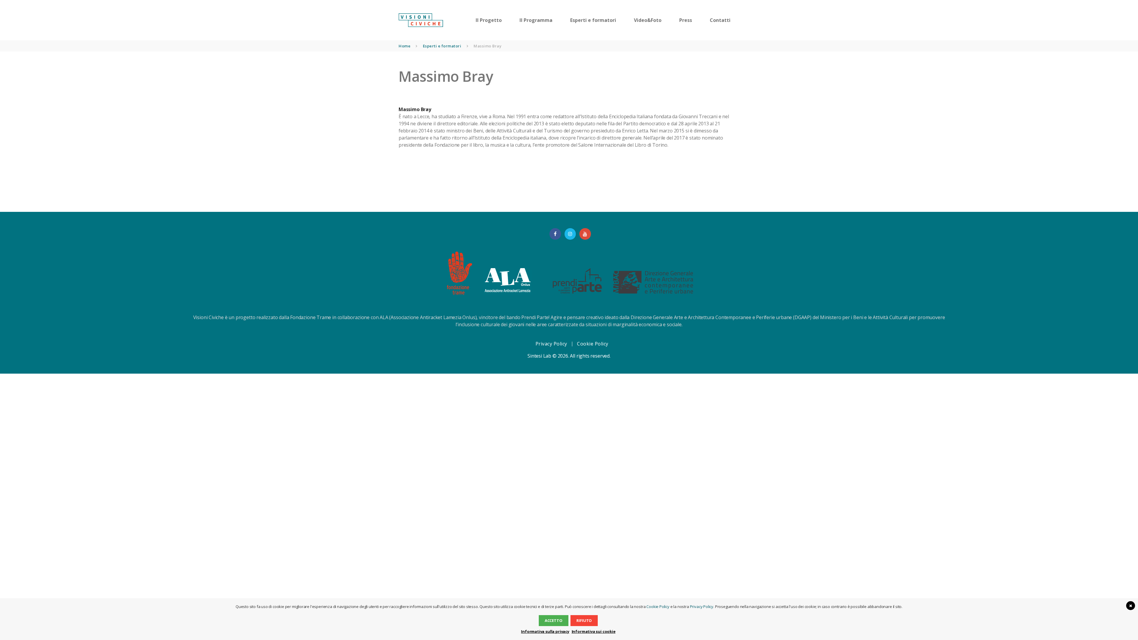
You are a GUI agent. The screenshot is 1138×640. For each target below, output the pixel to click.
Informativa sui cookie (594, 631)
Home (404, 46)
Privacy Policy (551, 343)
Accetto (553, 620)
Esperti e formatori (442, 46)
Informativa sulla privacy (545, 631)
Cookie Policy (592, 343)
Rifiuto (584, 620)
